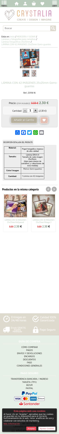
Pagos (29, 350)
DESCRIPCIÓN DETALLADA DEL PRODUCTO (18, 142)
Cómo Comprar (29, 347)
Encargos (29, 356)
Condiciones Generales (29, 366)
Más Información (12, 423)
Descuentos (29, 360)
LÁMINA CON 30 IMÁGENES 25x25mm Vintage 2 (43, 221)
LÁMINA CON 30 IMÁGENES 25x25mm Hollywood (15, 221)
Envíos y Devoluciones (29, 353)
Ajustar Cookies (47, 428)
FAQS (29, 363)
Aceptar (31, 428)
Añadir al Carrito (24, 120)
